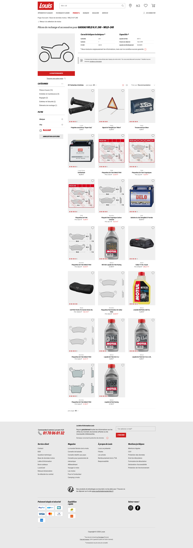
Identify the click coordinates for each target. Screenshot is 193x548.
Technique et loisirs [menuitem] (62, 13)
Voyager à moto (73, 468)
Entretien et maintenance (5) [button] (49, 94)
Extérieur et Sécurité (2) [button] (47, 102)
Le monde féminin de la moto (78, 448)
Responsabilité (103, 461)
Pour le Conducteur (74, 474)
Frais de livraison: (84, 539)
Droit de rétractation (135, 458)
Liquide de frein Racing (112, 402)
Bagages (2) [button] (43, 98)
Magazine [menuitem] (95, 13)
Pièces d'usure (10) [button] (46, 90)
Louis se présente (104, 448)
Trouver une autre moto (55, 78)
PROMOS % (47, 130)
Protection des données (136, 455)
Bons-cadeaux (43, 464)
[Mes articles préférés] (146, 5)
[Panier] (153, 5)
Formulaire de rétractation (137, 461)
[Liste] (127, 85)
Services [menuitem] (105, 13)
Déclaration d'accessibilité (137, 464)
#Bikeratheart (72, 464)
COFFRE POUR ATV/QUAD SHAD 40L (81, 310)
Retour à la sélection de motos (50, 22)
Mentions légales (134, 448)
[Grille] (123, 85)
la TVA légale (100, 537)
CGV (129, 452)
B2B (39, 452)
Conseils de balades (75, 452)
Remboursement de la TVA (107, 458)
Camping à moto (74, 477)
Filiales (100, 452)
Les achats (102, 455)
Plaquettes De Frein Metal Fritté (111, 172)
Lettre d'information (45, 461)
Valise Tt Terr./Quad (142, 265)
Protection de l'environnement (138, 468)
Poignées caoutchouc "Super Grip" (81, 127)
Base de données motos (46, 458)
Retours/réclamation (45, 471)
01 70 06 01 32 (53, 433)
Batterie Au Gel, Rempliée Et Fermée (142, 217)
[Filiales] (130, 5)
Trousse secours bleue (142, 127)
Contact (40, 448)
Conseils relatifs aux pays (77, 455)
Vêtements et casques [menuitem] (45, 13)
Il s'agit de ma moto (56, 73)
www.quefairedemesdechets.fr (102, 491)
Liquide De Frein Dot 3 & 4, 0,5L (141, 357)
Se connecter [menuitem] (150, 13)
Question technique (44, 455)
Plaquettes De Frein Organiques (141, 172)
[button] (123, 5)
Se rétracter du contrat (45, 474)
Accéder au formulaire (96, 61)
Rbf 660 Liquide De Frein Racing (111, 265)
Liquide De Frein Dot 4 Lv (111, 357)
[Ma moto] (138, 5)
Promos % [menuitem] (76, 13)
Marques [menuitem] (86, 13)
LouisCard (41, 468)
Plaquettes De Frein (81, 217)
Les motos (71, 471)
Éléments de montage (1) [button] (48, 105)
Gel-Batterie (81, 172)
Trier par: (134, 85)
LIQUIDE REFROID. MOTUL (141, 310)
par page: (89, 85)
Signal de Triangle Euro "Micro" (111, 127)
